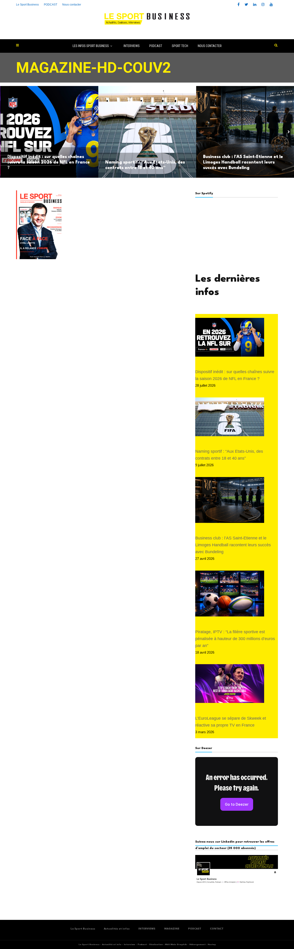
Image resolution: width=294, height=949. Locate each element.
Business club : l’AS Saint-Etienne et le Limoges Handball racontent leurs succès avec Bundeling (243, 162)
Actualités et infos (117, 929)
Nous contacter (71, 4)
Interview (129, 944)
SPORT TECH (180, 46)
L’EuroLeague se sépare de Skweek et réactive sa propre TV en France (230, 721)
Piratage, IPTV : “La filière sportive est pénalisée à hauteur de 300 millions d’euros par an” (235, 639)
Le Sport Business (27, 4)
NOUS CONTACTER (210, 46)
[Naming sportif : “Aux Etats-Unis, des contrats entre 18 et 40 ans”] (229, 419)
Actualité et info (111, 944)
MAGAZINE (171, 929)
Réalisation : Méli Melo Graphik (168, 944)
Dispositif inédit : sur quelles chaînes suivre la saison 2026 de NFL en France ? (48, 162)
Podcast (142, 944)
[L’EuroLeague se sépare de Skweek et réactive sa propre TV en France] (229, 686)
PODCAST (155, 46)
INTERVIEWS (132, 46)
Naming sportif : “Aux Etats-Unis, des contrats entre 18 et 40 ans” (145, 165)
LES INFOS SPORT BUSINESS (91, 46)
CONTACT (216, 929)
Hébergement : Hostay (202, 944)
